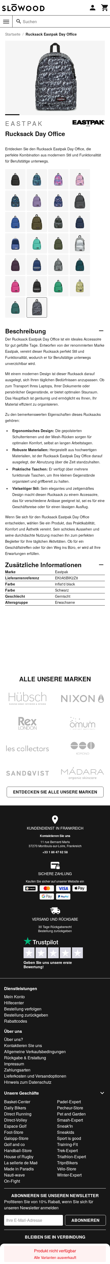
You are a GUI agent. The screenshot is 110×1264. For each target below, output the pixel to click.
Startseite (12, 34)
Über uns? (13, 1039)
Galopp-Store (16, 1138)
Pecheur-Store (70, 1108)
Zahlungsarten (17, 1070)
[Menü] (6, 22)
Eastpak (24, 123)
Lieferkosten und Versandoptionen (35, 1076)
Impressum (14, 1064)
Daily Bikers (15, 1108)
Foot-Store (13, 1132)
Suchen (30, 21)
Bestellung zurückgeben (55, 931)
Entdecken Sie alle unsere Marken (55, 792)
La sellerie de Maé (21, 1163)
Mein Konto (14, 997)
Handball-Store (18, 1150)
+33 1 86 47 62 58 (55, 852)
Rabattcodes (15, 1021)
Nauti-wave (14, 1175)
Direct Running (17, 1114)
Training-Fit (67, 1144)
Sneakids (65, 1132)
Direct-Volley (15, 1120)
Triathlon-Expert (71, 1156)
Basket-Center (17, 1102)
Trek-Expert (67, 1150)
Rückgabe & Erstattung (25, 1058)
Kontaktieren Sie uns (55, 836)
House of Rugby (19, 1156)
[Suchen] (19, 21)
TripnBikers (67, 1163)
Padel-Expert (69, 1102)
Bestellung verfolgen (22, 1009)
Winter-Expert (69, 1175)
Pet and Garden (71, 1114)
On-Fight (12, 1181)
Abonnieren (85, 1220)
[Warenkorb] (105, 8)
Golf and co (14, 1144)
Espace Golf (15, 1126)
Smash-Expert (70, 1120)
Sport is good (69, 1138)
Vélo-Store (66, 1169)
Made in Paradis (19, 1169)
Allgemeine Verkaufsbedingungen (35, 1051)
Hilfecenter (14, 1003)
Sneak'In (65, 1126)
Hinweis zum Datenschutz (27, 1082)
